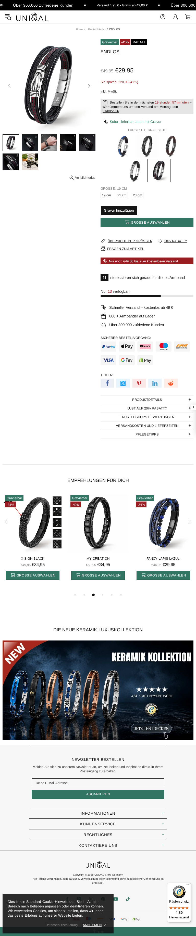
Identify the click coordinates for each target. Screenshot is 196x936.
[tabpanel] (32, 542)
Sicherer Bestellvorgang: (126, 338)
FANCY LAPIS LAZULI (163, 558)
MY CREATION (98, 558)
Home (79, 29)
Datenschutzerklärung (61, 925)
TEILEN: (107, 375)
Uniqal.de (32, 16)
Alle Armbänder (96, 29)
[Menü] (188, 886)
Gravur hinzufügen (119, 210)
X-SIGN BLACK (32, 558)
